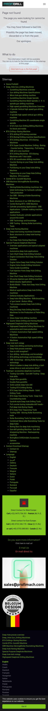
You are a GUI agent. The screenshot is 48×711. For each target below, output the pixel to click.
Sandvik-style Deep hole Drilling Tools (25, 401)
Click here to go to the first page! (24, 69)
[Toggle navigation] (44, 4)
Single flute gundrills (18, 379)
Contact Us (14, 449)
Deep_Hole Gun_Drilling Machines (20, 87)
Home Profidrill (12, 84)
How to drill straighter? (19, 351)
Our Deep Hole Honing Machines (23, 240)
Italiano (13, 474)
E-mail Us (24, 547)
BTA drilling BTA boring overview (23, 134)
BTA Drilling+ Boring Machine (18, 131)
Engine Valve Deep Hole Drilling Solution (26, 262)
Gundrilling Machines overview (22, 90)
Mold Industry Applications (21, 282)
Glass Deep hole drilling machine (23, 318)
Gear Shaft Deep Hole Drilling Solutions (26, 276)
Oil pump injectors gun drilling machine (26, 279)
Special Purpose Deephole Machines (21, 243)
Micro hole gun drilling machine (23, 95)
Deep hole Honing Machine (17, 229)
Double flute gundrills (18, 382)
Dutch (12, 477)
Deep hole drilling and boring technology (26, 346)
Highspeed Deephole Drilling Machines (22, 323)
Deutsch (13, 465)
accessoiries (15, 443)
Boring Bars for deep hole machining (25, 427)
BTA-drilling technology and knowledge (26, 357)
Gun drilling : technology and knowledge (26, 354)
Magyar (13, 471)
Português (14, 482)
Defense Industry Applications (22, 296)
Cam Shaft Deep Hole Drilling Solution (25, 254)
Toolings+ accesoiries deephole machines (23, 371)
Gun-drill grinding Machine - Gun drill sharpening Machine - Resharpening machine (25, 432)
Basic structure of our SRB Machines (25, 201)
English (13, 457)
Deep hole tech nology (15, 343)
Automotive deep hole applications (24, 251)
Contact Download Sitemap (17, 446)
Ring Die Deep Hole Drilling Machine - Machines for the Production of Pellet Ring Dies (27, 312)
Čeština (13, 463)
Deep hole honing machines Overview (25, 232)
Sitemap (13, 452)
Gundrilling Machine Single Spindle (24, 98)
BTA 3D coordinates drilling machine (25, 159)
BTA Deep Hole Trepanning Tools (23, 410)
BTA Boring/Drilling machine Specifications (27, 137)
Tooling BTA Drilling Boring (21, 388)
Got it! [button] (24, 706)
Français (13, 468)
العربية (12, 460)
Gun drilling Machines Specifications (25, 92)
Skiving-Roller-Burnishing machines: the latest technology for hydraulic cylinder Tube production (26, 190)
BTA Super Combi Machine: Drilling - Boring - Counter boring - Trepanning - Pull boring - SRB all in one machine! (27, 148)
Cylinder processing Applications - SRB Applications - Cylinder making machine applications (26, 209)
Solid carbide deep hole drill (21, 385)
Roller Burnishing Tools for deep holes (25, 418)
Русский (13, 488)
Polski (12, 479)
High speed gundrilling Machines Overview (27, 106)
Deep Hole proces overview (21, 349)
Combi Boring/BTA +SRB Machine (24, 204)
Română (13, 485)
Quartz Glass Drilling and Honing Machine (27, 321)
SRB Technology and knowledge (23, 220)
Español (13, 491)
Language (10, 454)
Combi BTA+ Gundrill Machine (18, 179)
